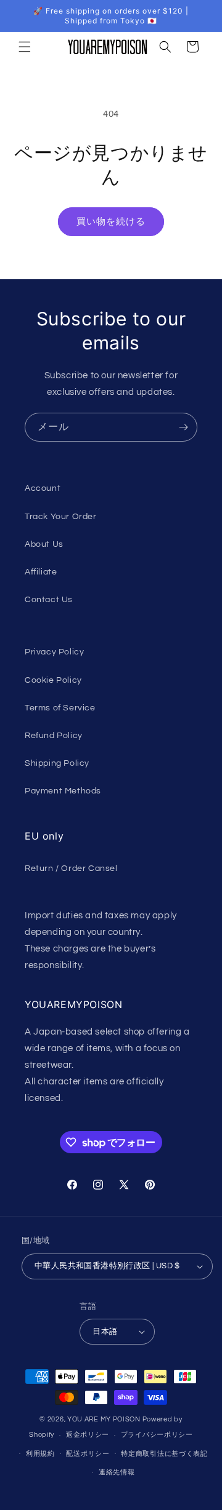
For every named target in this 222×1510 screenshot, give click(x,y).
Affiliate (41, 572)
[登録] (183, 427)
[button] (24, 46)
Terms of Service (60, 708)
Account (42, 488)
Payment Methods (63, 791)
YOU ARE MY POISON (104, 1419)
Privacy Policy (54, 652)
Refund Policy (54, 735)
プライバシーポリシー (157, 1434)
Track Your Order (61, 516)
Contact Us (49, 599)
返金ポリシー (87, 1434)
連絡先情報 (117, 1472)
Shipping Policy (57, 763)
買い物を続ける (111, 221)
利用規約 (40, 1453)
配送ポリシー (87, 1453)
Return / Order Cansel (71, 868)
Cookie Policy (53, 680)
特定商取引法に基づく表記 (164, 1453)
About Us (44, 544)
